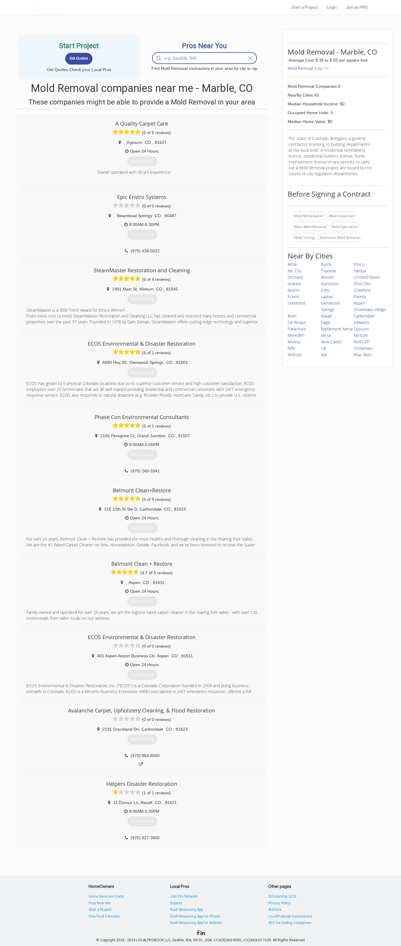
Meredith (296, 335)
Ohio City (362, 283)
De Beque (297, 322)
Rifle (291, 348)
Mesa (326, 335)
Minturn (361, 335)
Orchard (295, 277)
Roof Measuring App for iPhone (195, 916)
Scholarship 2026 (282, 896)
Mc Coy (294, 270)
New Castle (331, 341)
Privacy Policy (279, 903)
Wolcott (295, 354)
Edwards (361, 322)
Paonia (360, 296)
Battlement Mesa (337, 329)
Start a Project (304, 7)
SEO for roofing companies (289, 923)
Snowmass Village (370, 309)
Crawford (362, 290)
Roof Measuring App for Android (196, 923)
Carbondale (364, 316)
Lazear (327, 296)
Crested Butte (367, 277)
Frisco (359, 264)
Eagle (326, 322)
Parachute (297, 329)
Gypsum (361, 329)
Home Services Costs (106, 896)
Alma (292, 264)
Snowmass (363, 348)
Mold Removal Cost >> (308, 68)
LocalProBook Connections (290, 916)
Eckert (293, 296)
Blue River (363, 354)
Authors (274, 910)
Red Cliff (361, 341)
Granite (294, 283)
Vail (324, 354)
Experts (176, 903)
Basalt (326, 316)
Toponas (328, 270)
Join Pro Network (184, 896)
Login (332, 7)
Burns (326, 264)
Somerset (297, 303)
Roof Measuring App (186, 910)
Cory (325, 290)
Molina (294, 341)
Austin (293, 290)
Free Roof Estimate (104, 916)
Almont (327, 277)
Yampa (360, 270)
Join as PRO (357, 7)
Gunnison (329, 283)
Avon (292, 316)
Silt (323, 348)
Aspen (359, 303)
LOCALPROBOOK (65, 7)
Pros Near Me (99, 903)
